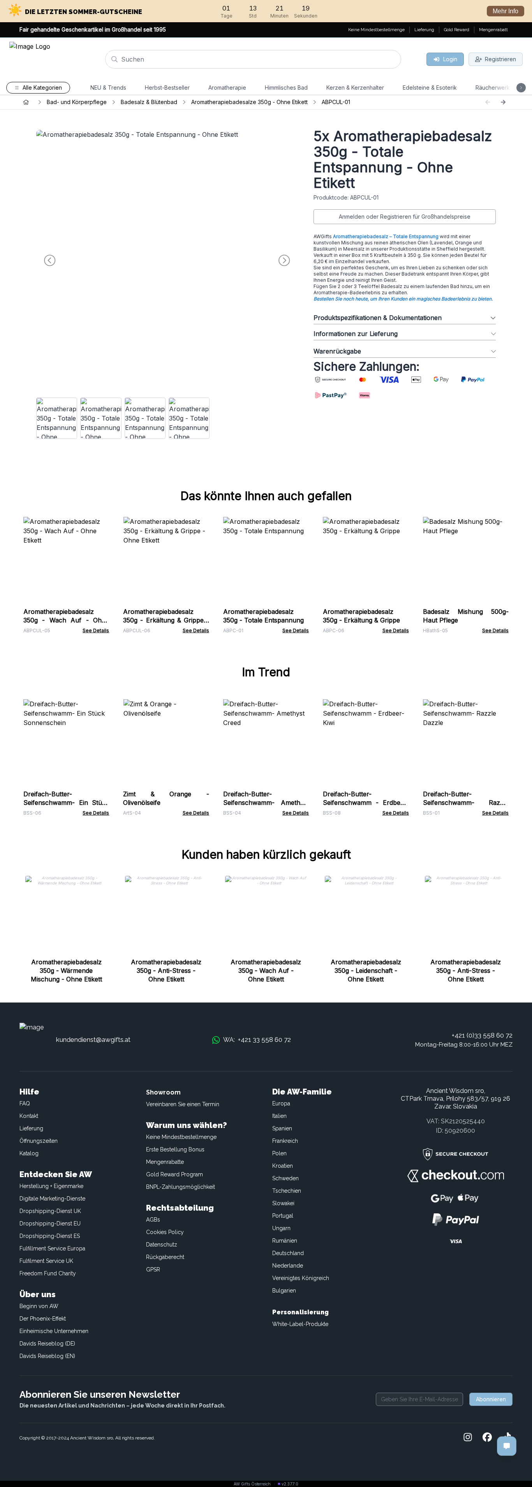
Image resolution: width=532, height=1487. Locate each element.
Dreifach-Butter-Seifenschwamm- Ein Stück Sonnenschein (66, 802)
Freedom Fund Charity (47, 1273)
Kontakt (28, 1116)
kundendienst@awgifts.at (93, 1039)
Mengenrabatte (165, 1162)
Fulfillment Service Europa (52, 1248)
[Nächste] (503, 102)
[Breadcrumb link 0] (26, 102)
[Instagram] (468, 1437)
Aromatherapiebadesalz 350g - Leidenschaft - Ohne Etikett (366, 970)
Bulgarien (284, 1290)
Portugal (282, 1216)
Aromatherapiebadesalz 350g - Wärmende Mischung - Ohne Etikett (66, 970)
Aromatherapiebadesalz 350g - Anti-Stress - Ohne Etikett (166, 970)
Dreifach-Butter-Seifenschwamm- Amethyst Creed (266, 802)
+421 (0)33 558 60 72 (482, 1035)
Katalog (29, 1153)
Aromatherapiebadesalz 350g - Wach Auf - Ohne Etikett (66, 620)
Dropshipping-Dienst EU (50, 1223)
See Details (96, 630)
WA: (257, 1039)
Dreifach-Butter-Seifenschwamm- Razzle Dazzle (466, 802)
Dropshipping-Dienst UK (50, 1211)
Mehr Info (505, 11)
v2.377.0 (290, 1484)
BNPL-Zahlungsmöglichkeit (180, 1187)
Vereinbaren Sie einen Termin (182, 1104)
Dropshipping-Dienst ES (49, 1236)
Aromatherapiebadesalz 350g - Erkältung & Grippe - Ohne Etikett (166, 620)
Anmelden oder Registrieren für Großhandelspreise (404, 216)
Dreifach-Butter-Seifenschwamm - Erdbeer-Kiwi (366, 802)
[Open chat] (506, 1446)
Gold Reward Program (174, 1174)
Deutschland (288, 1253)
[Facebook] (487, 1437)
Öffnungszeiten (38, 1141)
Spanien (282, 1128)
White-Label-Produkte (300, 1324)
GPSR (153, 1269)
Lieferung (31, 1128)
